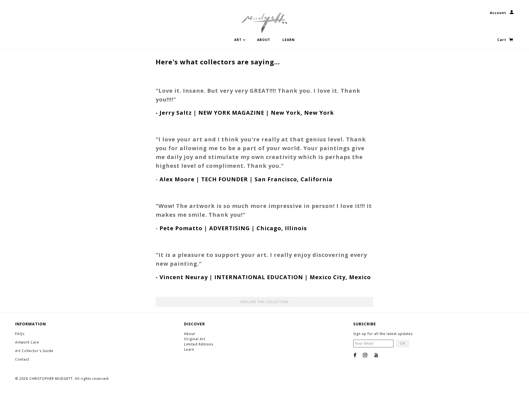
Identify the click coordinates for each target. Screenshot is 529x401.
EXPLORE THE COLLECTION (264, 302)
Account (498, 12)
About (263, 39)
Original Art (194, 339)
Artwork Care (27, 342)
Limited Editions (198, 344)
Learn (288, 39)
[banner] (264, 22)
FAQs (20, 333)
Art (238, 39)
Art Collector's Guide (35, 350)
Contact (22, 359)
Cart (502, 39)
